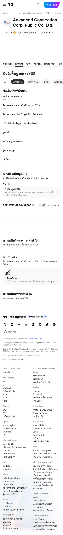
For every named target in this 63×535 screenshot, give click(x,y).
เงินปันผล (7, 431)
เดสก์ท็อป (7, 469)
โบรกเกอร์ (37, 394)
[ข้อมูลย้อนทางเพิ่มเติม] (13, 13)
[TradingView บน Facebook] (12, 324)
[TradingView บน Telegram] (40, 324)
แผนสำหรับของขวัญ (42, 382)
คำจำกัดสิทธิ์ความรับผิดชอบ (45, 469)
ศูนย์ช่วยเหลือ (39, 435)
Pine (5, 400)
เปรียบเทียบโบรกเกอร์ (42, 397)
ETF (5, 384)
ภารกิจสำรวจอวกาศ (42, 428)
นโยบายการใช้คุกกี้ (41, 475)
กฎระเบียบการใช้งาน (12, 491)
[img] (49, 32)
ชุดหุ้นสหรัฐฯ (38, 416)
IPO (4, 435)
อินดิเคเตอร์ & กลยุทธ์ (12, 518)
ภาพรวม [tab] (7, 63)
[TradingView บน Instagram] (26, 324)
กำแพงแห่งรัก (9, 481)
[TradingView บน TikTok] (47, 324)
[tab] (17, 81)
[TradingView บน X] (5, 324)
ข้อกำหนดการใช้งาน (42, 466)
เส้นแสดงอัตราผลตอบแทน (15, 447)
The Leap (37, 400)
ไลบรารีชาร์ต (39, 500)
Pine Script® (9, 457)
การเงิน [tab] (19, 63)
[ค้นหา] (38, 5)
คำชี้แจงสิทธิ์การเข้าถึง (43, 478)
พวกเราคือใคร (39, 425)
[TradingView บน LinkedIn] (33, 324)
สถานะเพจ (37, 488)
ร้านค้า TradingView (42, 450)
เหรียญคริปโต (9, 391)
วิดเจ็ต (35, 497)
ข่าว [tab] (28, 63)
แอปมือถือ (7, 466)
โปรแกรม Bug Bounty (43, 485)
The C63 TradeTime (42, 457)
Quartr (38, 355)
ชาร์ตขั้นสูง (38, 507)
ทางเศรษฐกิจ (9, 425)
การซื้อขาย (8, 503)
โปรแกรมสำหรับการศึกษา (44, 529)
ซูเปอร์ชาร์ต (8, 372)
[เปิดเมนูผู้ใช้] (4, 5)
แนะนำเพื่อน (8, 484)
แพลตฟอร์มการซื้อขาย (43, 510)
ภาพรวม (36, 391)
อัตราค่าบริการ (39, 375)
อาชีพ (35, 438)
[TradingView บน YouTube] (19, 324)
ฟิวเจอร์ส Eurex (40, 413)
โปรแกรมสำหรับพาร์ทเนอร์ (45, 525)
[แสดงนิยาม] (9, 183)
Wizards (7, 522)
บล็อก (35, 431)
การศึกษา (7, 506)
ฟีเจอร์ (35, 372)
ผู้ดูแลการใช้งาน (10, 494)
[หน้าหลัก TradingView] (11, 5)
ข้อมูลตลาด (38, 379)
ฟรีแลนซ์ (7, 525)
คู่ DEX (6, 397)
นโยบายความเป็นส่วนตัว (44, 472)
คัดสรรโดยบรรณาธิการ (13, 509)
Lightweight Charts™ (42, 504)
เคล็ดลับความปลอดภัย (43, 482)
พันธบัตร (7, 388)
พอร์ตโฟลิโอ (8, 444)
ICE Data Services (34, 338)
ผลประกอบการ (9, 428)
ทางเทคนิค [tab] (49, 63)
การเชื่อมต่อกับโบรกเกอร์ (44, 522)
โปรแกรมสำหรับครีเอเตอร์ (15, 488)
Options (6, 450)
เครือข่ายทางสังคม (11, 478)
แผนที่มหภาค (9, 453)
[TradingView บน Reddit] (54, 324)
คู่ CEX (6, 394)
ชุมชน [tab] (37, 63)
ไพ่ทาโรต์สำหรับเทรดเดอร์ (44, 453)
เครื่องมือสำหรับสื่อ (41, 441)
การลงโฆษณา (39, 519)
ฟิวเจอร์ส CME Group (42, 410)
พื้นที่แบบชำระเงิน (11, 528)
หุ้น (4, 381)
